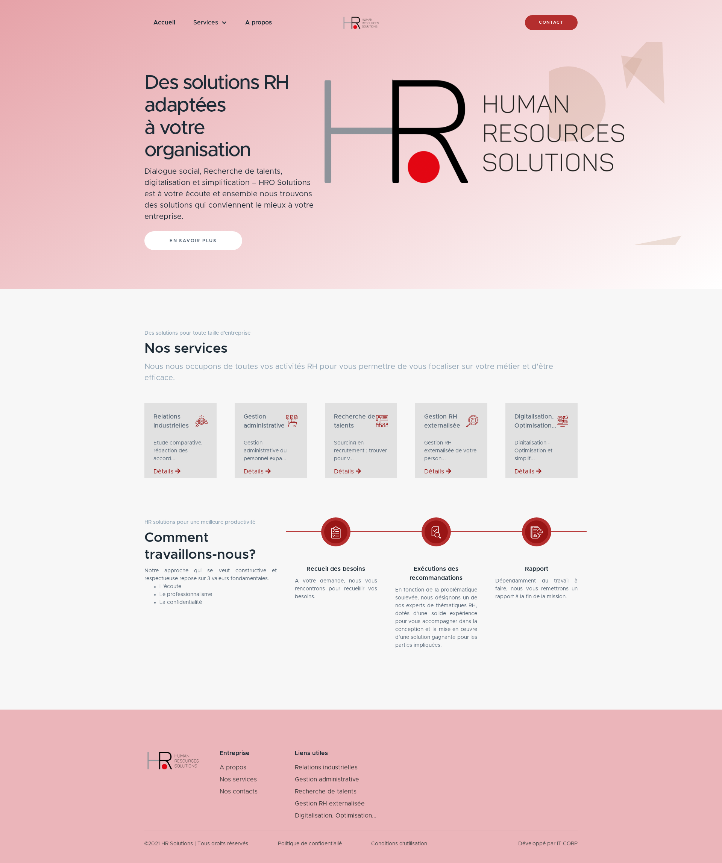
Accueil (164, 23)
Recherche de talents (325, 792)
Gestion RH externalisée (330, 804)
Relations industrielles (326, 767)
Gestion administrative (327, 780)
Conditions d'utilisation (399, 843)
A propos (258, 23)
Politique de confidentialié (310, 843)
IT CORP (567, 843)
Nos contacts (239, 792)
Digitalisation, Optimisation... (335, 816)
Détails (164, 472)
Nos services (238, 780)
